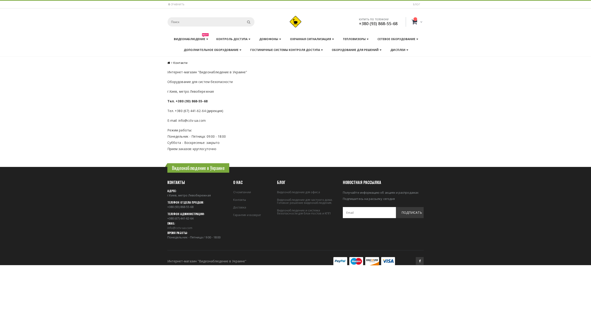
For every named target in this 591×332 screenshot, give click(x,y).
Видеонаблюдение (191, 38)
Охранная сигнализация (310, 39)
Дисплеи (397, 50)
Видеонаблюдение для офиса (298, 192)
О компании (242, 192)
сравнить (177, 4)
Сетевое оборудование (396, 39)
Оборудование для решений (355, 50)
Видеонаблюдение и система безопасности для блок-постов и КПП (304, 211)
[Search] (248, 22)
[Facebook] (420, 261)
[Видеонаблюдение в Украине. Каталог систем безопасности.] (295, 21)
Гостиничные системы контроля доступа (285, 50)
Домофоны (268, 39)
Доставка (239, 207)
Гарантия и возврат (247, 215)
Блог (416, 4)
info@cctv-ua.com (179, 228)
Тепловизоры (354, 39)
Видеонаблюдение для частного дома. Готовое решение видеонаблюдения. (305, 201)
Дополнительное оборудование (211, 50)
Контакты (239, 200)
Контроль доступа (231, 39)
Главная (169, 62)
